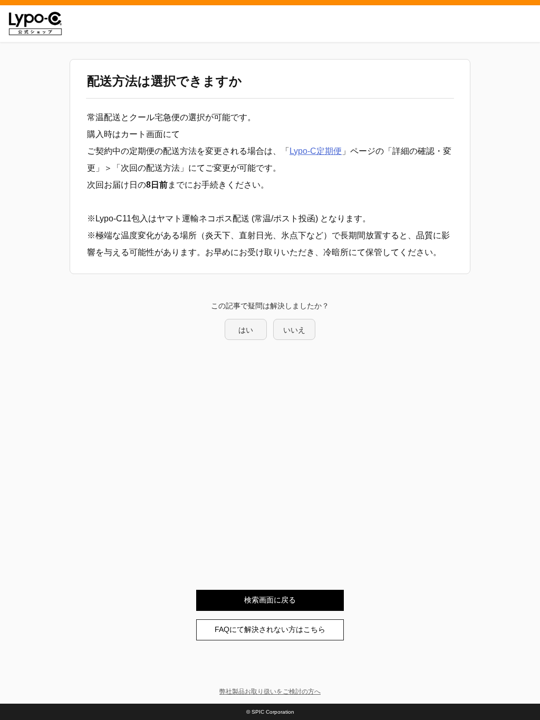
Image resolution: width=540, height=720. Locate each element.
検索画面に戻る (270, 600)
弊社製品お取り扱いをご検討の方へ (270, 691)
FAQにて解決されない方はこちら (270, 629)
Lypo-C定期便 (316, 151)
